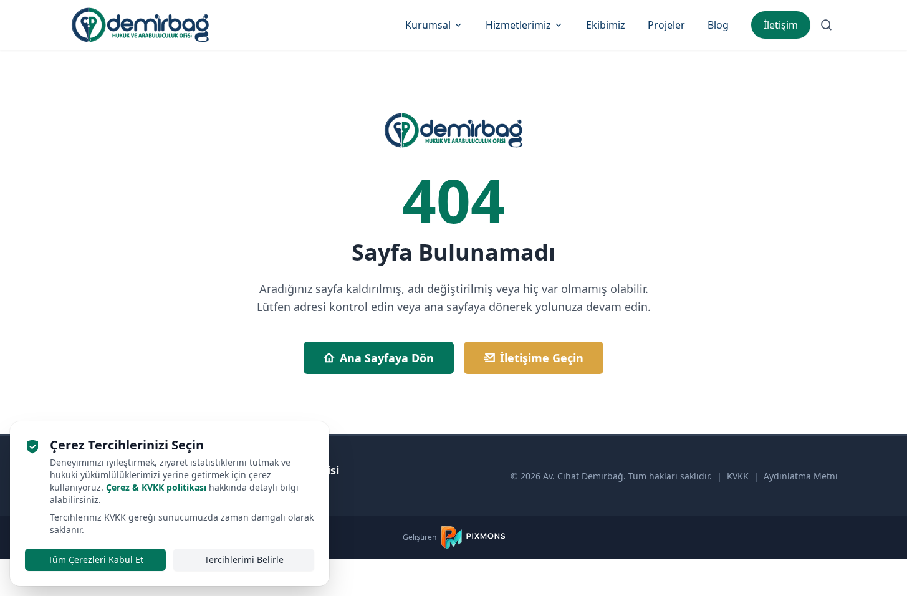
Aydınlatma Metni (801, 476)
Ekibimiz (605, 25)
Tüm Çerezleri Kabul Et (95, 559)
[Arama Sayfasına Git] (826, 25)
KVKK (738, 476)
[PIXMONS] (473, 537)
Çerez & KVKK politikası (156, 487)
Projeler (666, 25)
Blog (718, 25)
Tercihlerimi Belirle (244, 559)
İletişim (781, 25)
